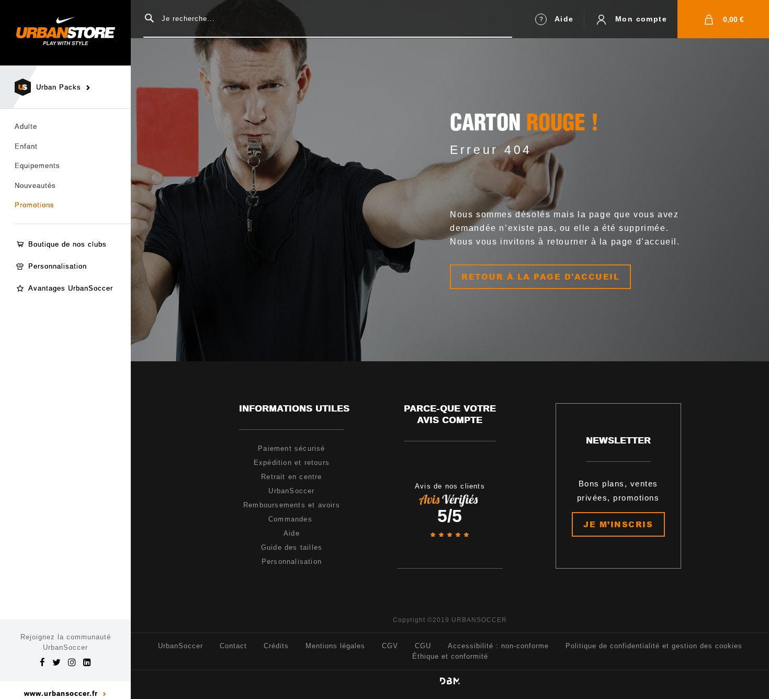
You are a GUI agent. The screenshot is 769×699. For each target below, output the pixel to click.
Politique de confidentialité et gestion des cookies (654, 646)
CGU (423, 646)
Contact (233, 646)
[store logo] (65, 32)
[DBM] (450, 680)
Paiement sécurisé (291, 448)
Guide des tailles (291, 547)
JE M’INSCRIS (618, 524)
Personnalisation (57, 266)
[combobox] (327, 19)
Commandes (291, 519)
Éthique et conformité (450, 656)
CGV (390, 646)
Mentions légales (335, 646)
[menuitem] (65, 205)
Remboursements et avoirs (291, 505)
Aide (564, 19)
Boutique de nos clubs (67, 244)
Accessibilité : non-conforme (498, 646)
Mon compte (641, 19)
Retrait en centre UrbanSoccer (291, 484)
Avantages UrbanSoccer (70, 288)
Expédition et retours (292, 463)
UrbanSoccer (180, 646)
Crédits (276, 646)
